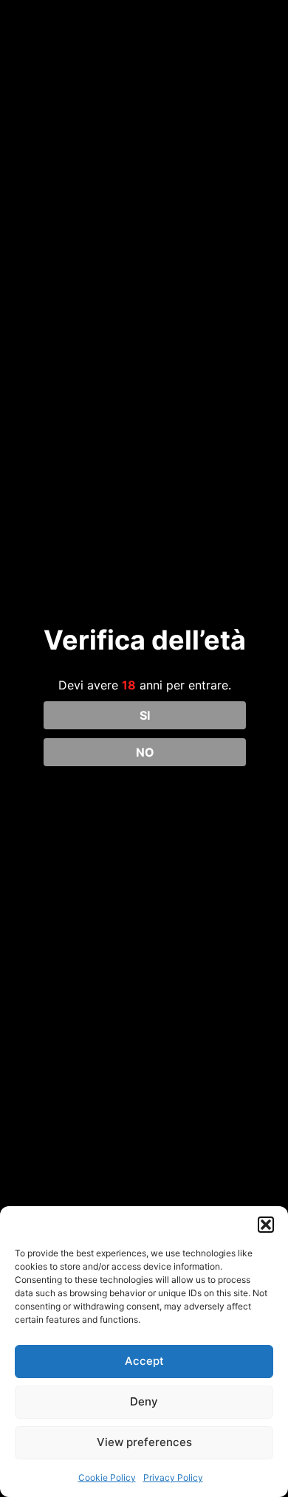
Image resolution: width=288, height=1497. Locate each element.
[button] (265, 1224)
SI (145, 715)
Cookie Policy (107, 1477)
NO (145, 752)
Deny (144, 1401)
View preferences (144, 1442)
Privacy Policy (173, 1477)
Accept (144, 1361)
